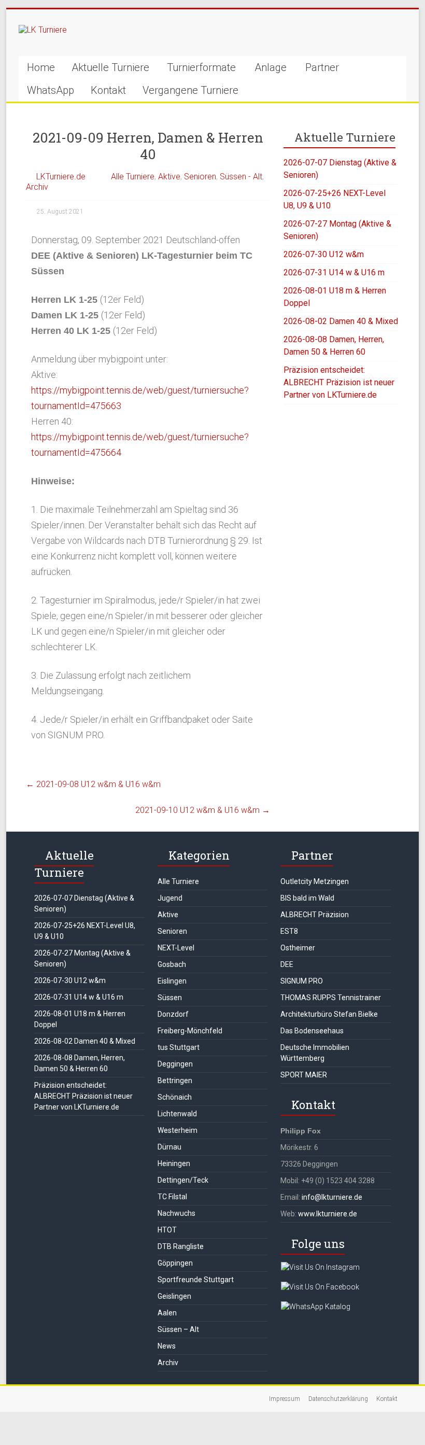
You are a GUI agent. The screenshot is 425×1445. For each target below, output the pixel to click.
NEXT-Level (176, 948)
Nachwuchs (176, 1213)
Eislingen (172, 981)
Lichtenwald (177, 1114)
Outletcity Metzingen (314, 881)
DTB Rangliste (181, 1246)
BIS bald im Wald (307, 898)
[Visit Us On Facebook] (319, 1287)
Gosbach (172, 964)
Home (41, 67)
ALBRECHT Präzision (314, 914)
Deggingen (175, 1064)
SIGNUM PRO (301, 981)
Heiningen (174, 1163)
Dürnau (169, 1147)
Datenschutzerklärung (338, 1398)
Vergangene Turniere (190, 90)
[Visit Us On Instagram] (320, 1267)
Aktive (169, 176)
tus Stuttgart (179, 1047)
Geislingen (174, 1296)
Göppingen (175, 1263)
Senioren (200, 176)
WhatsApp (50, 90)
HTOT (167, 1230)
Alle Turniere (132, 176)
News (167, 1346)
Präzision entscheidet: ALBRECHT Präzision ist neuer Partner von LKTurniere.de (339, 382)
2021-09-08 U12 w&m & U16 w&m (93, 784)
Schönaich (175, 1097)
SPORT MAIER (303, 1075)
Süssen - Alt (241, 176)
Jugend (170, 898)
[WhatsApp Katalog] (315, 1306)
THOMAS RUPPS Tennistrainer (330, 997)
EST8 (289, 931)
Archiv (37, 187)
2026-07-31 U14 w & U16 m (334, 272)
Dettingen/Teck (183, 1180)
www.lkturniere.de (327, 1214)
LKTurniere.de (61, 176)
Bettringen (175, 1080)
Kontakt (108, 90)
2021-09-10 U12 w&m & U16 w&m (202, 810)
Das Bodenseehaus (312, 1031)
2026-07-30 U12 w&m (324, 254)
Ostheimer (297, 948)
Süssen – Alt (178, 1329)
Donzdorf (173, 1014)
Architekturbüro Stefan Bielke (329, 1014)
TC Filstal (172, 1197)
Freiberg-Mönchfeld (190, 1031)
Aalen (167, 1313)
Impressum (284, 1398)
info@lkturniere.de (332, 1197)
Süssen (170, 997)
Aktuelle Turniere (110, 67)
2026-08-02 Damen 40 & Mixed (341, 321)
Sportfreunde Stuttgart (196, 1279)
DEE (286, 964)
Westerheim (177, 1130)
